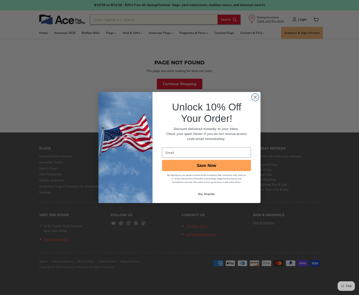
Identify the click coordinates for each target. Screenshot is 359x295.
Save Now (206, 165)
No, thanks (206, 193)
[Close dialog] (255, 97)
